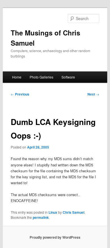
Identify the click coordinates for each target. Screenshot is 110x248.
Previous (20, 94)
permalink (41, 217)
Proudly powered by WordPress (55, 237)
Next (93, 94)
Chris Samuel (73, 212)
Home (16, 77)
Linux (53, 212)
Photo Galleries (41, 77)
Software (68, 77)
